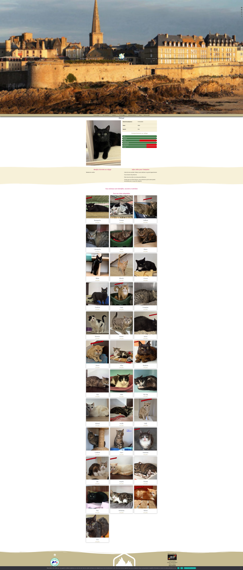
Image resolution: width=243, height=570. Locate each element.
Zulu (121, 394)
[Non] (241, 568)
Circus (145, 278)
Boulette (145, 365)
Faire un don (147, 115)
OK (178, 568)
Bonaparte (97, 220)
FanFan (97, 307)
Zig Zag (145, 394)
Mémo (146, 510)
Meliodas (121, 510)
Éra (97, 539)
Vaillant (145, 220)
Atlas (121, 365)
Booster (97, 336)
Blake (97, 278)
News (140, 115)
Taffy (145, 423)
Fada (121, 307)
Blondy (121, 278)
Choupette (97, 249)
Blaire (145, 249)
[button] (54, 554)
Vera (121, 249)
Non (182, 568)
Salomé (97, 423)
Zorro (97, 365)
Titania (145, 481)
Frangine (145, 307)
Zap (97, 394)
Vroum (121, 220)
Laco (121, 452)
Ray (97, 510)
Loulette (97, 452)
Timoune (145, 452)
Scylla (121, 423)
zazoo (145, 336)
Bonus (121, 336)
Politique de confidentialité (189, 568)
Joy (97, 481)
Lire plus (97, 222)
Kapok (121, 481)
